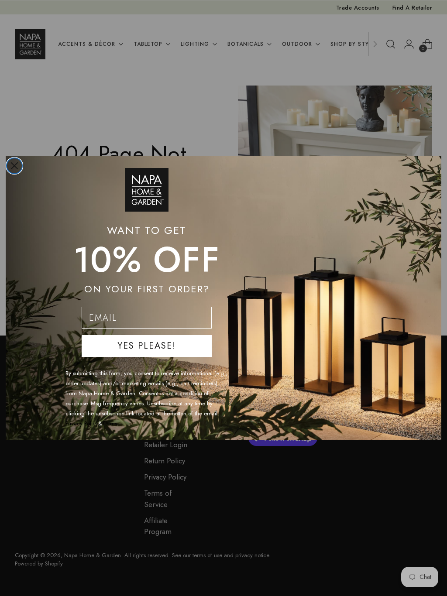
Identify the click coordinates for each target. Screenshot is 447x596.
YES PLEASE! (146, 345)
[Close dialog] (14, 166)
